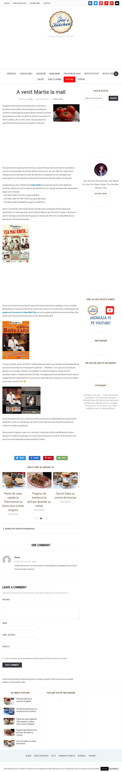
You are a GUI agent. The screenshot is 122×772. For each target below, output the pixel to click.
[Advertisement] (61, 54)
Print (63, 458)
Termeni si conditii (66, 756)
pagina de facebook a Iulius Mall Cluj (19, 312)
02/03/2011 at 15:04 (22, 562)
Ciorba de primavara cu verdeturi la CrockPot (26, 710)
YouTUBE (69, 79)
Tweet (21, 458)
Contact (47, 3)
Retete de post (91, 73)
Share (36, 458)
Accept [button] (104, 769)
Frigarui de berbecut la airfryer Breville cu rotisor (26, 732)
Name (4, 623)
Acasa (6, 3)
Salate (40, 79)
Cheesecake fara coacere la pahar (24, 700)
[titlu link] (101, 315)
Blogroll (82, 756)
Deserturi (41, 73)
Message (6, 599)
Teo (31, 99)
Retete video (109, 73)
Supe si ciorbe (54, 79)
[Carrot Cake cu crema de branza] (41, 480)
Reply (34, 562)
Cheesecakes (26, 73)
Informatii (58, 99)
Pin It (50, 458)
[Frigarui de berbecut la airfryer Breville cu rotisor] (14, 480)
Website (5, 646)
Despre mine (35, 3)
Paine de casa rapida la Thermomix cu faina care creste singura (26, 721)
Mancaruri (55, 73)
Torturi (81, 79)
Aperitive (11, 73)
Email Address (8, 635)
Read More (114, 769)
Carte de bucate (19, 3)
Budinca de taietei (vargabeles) (19, 528)
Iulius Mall (35, 185)
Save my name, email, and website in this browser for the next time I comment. (36, 658)
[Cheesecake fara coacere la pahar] (67, 480)
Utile (53, 756)
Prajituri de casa (72, 73)
